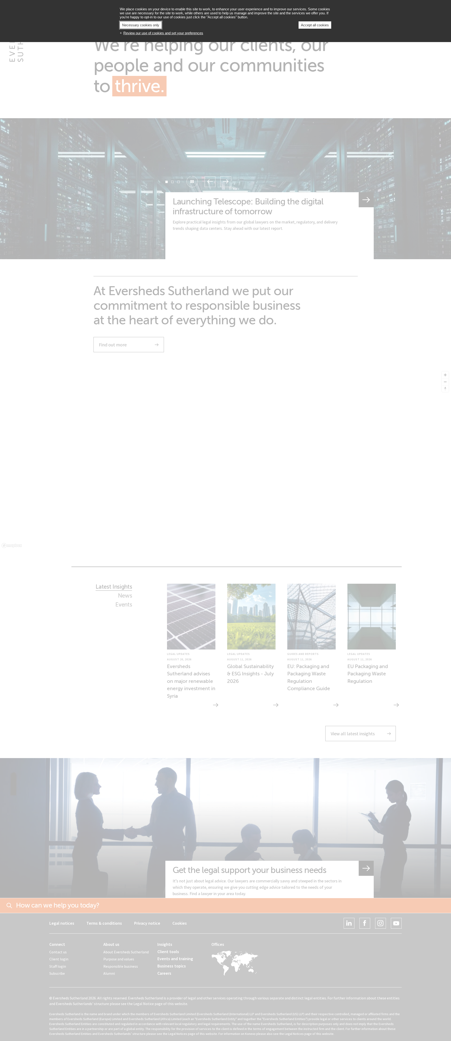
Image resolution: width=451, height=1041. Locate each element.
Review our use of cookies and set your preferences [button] (163, 33)
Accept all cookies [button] (315, 25)
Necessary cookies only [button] (140, 25)
